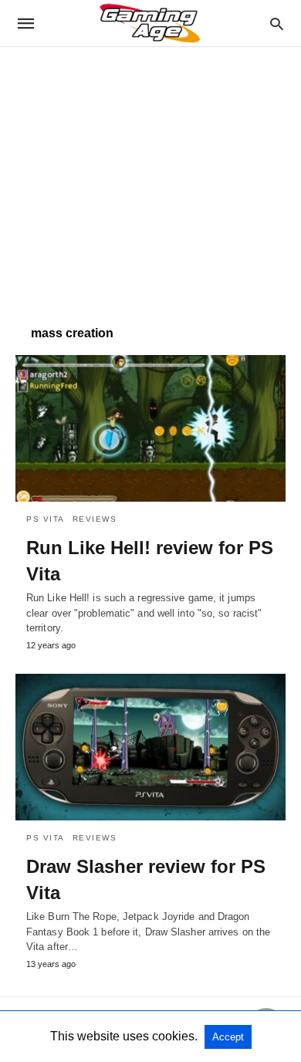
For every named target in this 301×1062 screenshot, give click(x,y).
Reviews (95, 519)
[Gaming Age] (149, 23)
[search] (277, 23)
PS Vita (45, 519)
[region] (150, 178)
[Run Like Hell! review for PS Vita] (150, 428)
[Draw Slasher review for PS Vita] (150, 747)
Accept (228, 1037)
